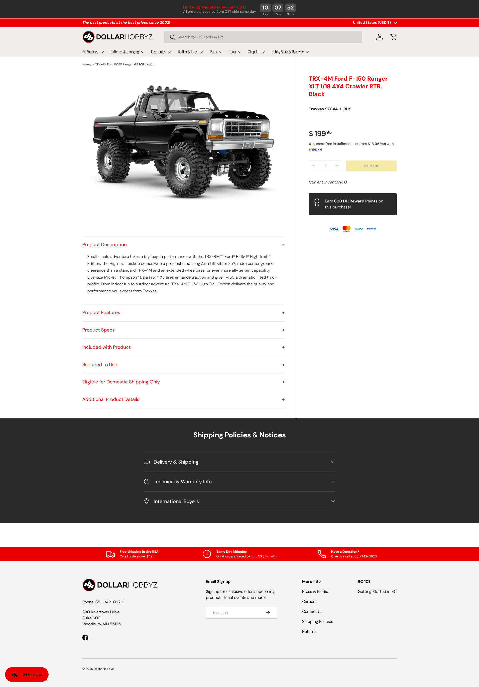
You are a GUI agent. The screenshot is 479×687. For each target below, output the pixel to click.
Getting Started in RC (377, 591)
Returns (309, 631)
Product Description (183, 244)
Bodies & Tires (188, 52)
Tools (232, 52)
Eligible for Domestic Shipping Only (183, 382)
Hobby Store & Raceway (287, 52)
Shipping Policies (317, 621)
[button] (393, 36)
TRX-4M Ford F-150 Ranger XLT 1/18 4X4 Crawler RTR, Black (125, 64)
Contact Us (312, 611)
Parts (213, 52)
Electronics (158, 52)
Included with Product (183, 347)
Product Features (183, 312)
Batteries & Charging (125, 52)
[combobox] (263, 37)
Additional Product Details (183, 399)
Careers (309, 601)
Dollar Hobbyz (104, 669)
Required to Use (183, 364)
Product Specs (183, 330)
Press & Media (315, 591)
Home (86, 64)
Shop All (253, 52)
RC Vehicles (90, 52)
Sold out (371, 165)
